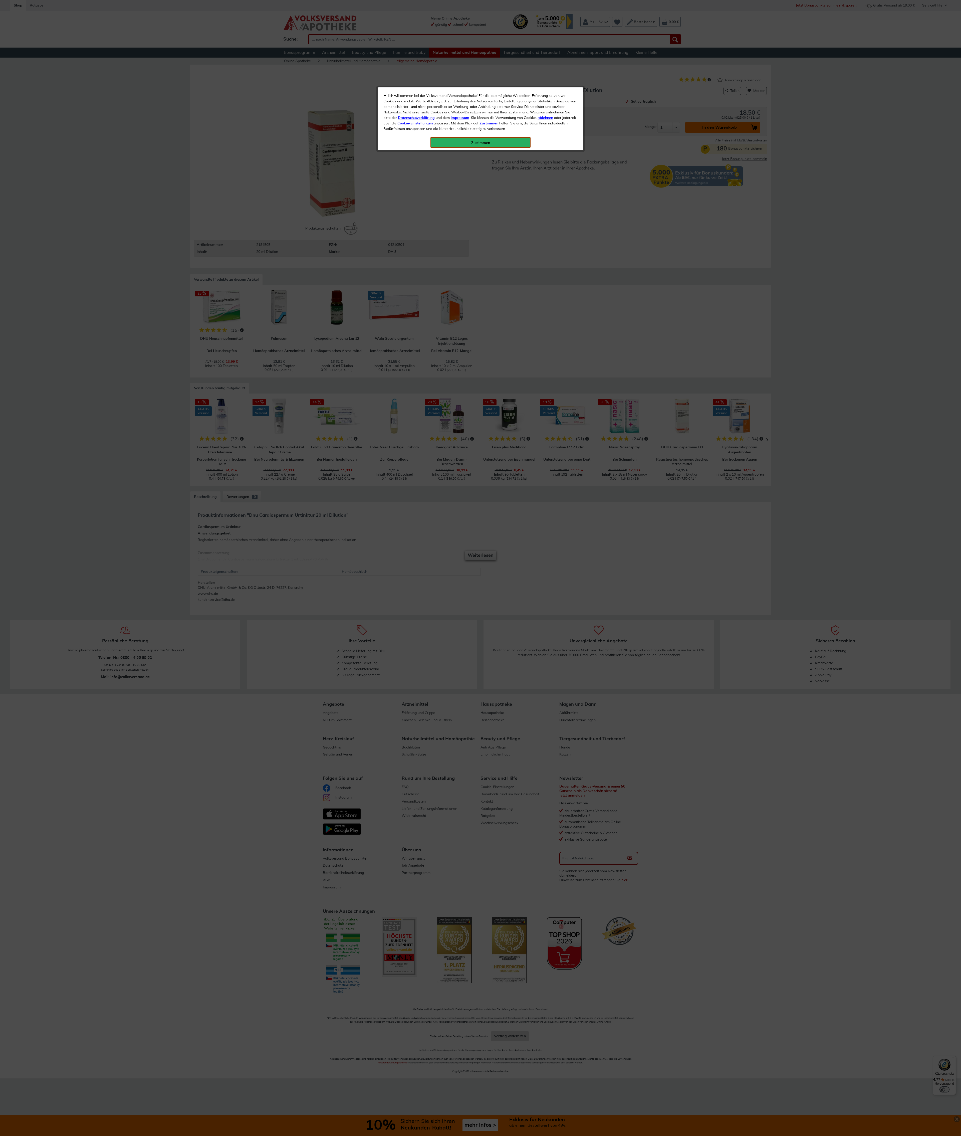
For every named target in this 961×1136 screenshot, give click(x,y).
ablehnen (545, 118)
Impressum (460, 118)
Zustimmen (488, 123)
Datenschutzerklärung (416, 118)
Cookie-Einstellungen (415, 123)
